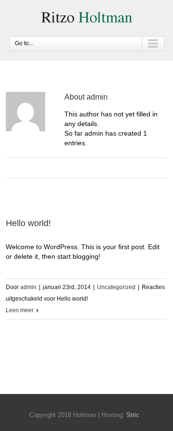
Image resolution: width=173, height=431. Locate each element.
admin (28, 287)
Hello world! (28, 223)
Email (91, 168)
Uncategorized (116, 287)
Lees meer (20, 310)
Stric (132, 414)
